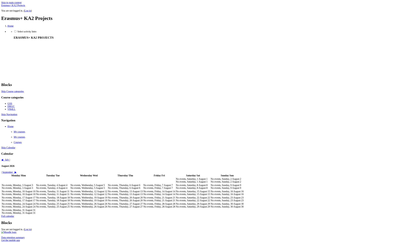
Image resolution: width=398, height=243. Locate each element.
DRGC (11, 106)
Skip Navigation (9, 114)
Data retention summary (13, 237)
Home (10, 26)
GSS (9, 103)
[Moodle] (8, 232)
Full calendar (7, 216)
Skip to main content (11, 2)
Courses (18, 142)
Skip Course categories (12, 91)
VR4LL (11, 109)
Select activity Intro (26, 31)
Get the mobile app (10, 240)
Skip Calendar (8, 147)
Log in (27, 10)
